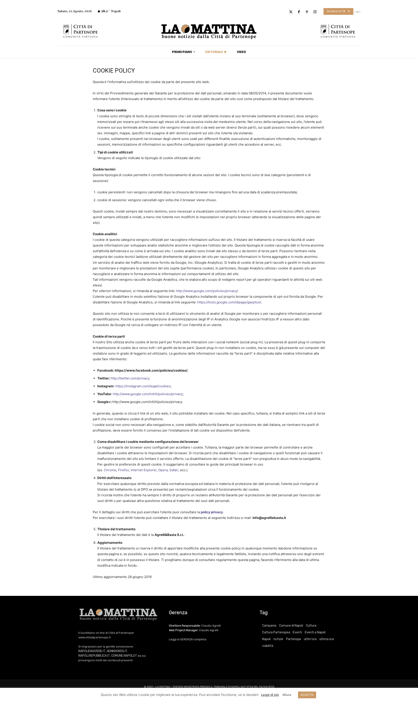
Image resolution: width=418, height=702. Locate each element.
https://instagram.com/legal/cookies (142, 386)
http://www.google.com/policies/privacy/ (207, 291)
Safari (173, 470)
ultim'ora (310, 639)
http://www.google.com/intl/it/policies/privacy (148, 394)
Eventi (297, 632)
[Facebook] (299, 12)
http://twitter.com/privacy (130, 378)
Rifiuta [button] (287, 695)
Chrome (110, 470)
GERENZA (186, 639)
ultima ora (326, 639)
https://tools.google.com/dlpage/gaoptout (229, 302)
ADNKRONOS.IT (117, 651)
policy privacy (212, 512)
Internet (137, 470)
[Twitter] (291, 12)
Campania (269, 625)
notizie (278, 639)
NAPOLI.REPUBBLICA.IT (94, 656)
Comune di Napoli (291, 625)
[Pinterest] (307, 12)
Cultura (311, 625)
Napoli (266, 639)
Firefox (123, 470)
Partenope (293, 639)
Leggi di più (270, 695)
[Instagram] (315, 12)
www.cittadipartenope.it (94, 637)
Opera (163, 470)
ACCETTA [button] (307, 695)
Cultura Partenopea (276, 632)
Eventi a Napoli (315, 632)
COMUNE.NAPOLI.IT (124, 656)
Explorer (150, 470)
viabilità (267, 646)
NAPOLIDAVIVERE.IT (91, 651)
